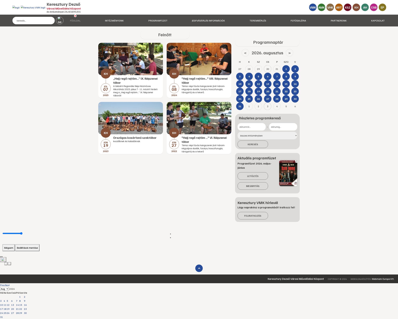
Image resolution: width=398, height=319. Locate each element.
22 (20, 308)
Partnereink (339, 20)
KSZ (347, 7)
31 (1, 317)
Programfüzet (157, 20)
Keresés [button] (253, 144)
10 (1, 304)
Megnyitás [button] (252, 186)
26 (8, 312)
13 (12, 304)
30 (25, 312)
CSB (374, 7)
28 (17, 312)
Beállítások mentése (27, 247)
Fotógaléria (298, 20)
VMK (313, 7)
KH (356, 7)
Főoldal (75, 20)
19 (8, 308)
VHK (330, 7)
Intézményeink (114, 20)
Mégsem (8, 247)
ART (339, 7)
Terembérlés (258, 20)
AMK (321, 7)
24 (1, 312)
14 (17, 304)
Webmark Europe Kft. (383, 278)
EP (382, 7)
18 (5, 308)
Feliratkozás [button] (252, 215)
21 (17, 308)
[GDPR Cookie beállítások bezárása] (1, 256)
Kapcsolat (378, 20)
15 (20, 304)
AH (365, 7)
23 (25, 308)
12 (8, 304)
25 (5, 312)
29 (20, 312)
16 (25, 304)
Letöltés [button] (253, 176)
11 (5, 304)
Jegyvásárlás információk (208, 20)
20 (12, 308)
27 (12, 312)
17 (1, 308)
